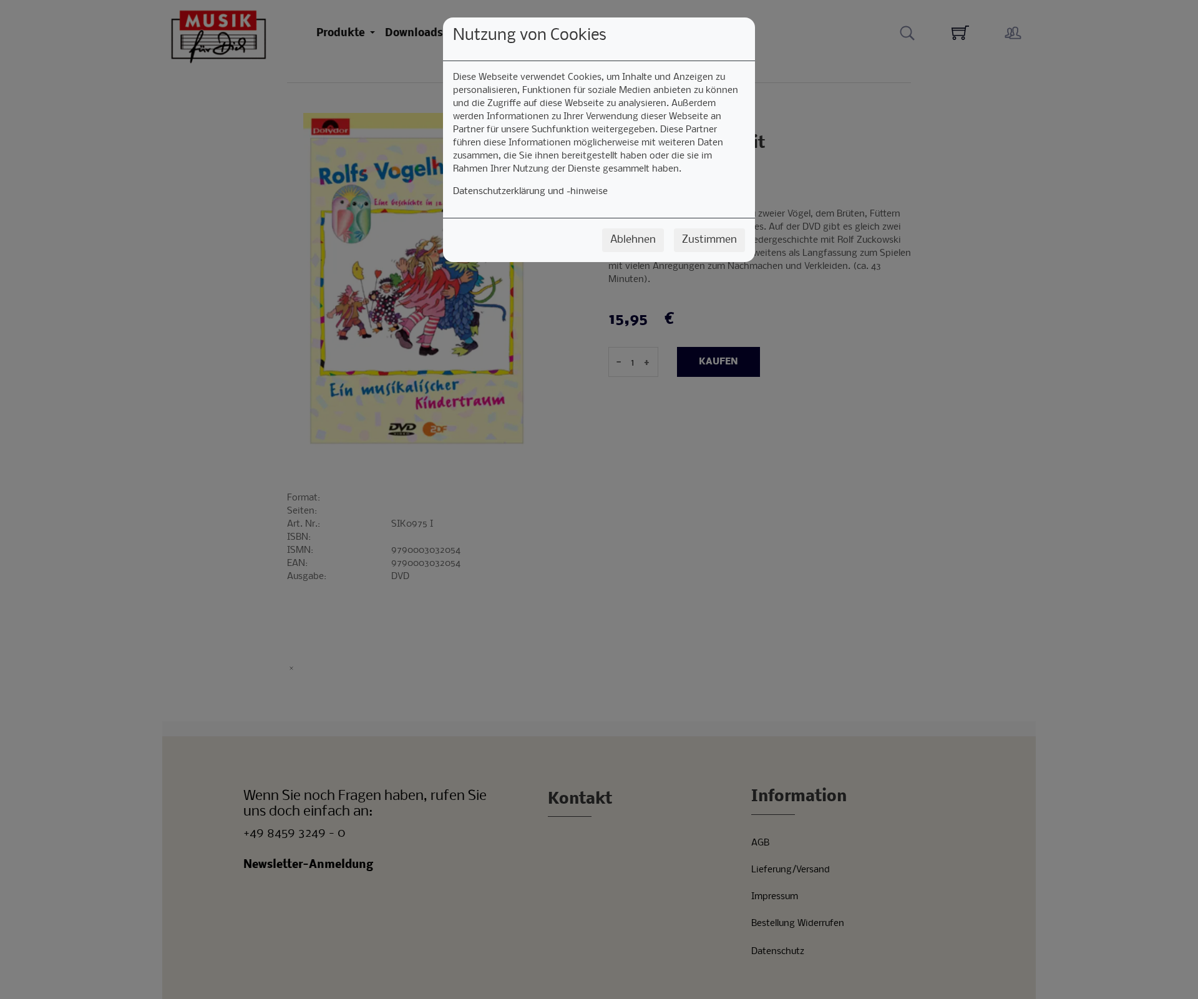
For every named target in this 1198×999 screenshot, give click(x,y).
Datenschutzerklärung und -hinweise (530, 192)
